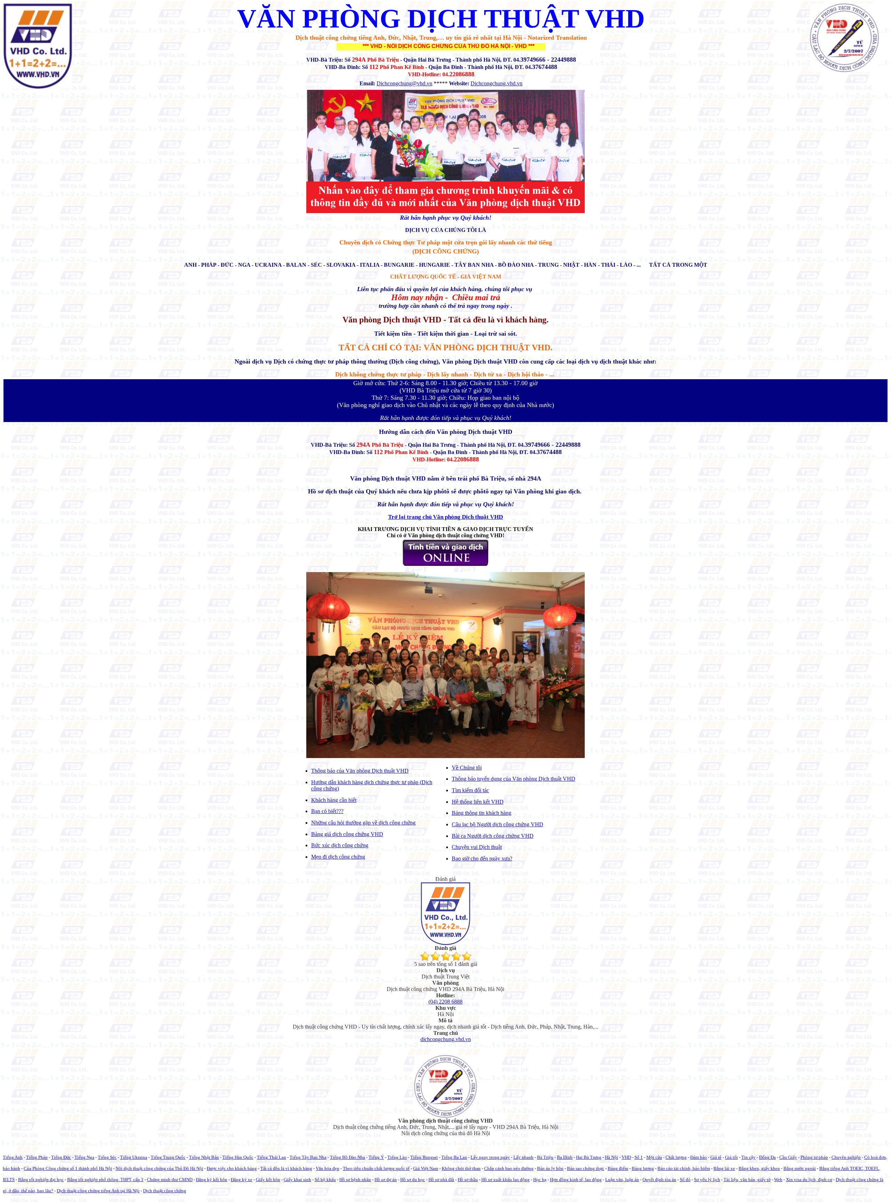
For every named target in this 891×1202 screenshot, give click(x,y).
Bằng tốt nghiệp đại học (41, 1179)
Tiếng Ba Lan (454, 1157)
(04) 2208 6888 (445, 1002)
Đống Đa (767, 1157)
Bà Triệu (545, 1157)
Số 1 (638, 1157)
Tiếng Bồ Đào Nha (347, 1157)
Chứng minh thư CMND (169, 1179)
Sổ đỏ (685, 1179)
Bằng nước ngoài (799, 1168)
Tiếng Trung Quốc (168, 1157)
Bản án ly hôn (550, 1168)
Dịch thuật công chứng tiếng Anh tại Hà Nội (98, 1190)
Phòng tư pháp (814, 1157)
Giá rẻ (716, 1157)
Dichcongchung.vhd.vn (496, 83)
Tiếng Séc (107, 1157)
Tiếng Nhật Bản (204, 1157)
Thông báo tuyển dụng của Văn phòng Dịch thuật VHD (513, 779)
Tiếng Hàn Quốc (237, 1157)
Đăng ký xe (241, 1179)
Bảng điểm (618, 1168)
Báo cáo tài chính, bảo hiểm (683, 1168)
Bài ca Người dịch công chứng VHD (493, 836)
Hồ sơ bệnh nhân (355, 1179)
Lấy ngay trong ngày (490, 1157)
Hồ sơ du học (412, 1179)
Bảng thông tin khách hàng (481, 813)
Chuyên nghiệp (846, 1157)
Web (778, 1179)
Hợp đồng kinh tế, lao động (576, 1179)
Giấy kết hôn (268, 1179)
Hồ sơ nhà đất (441, 1179)
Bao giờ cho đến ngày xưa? (482, 858)
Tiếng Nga (84, 1157)
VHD (626, 1157)
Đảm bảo (698, 1157)
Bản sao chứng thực (585, 1168)
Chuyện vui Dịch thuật (477, 847)
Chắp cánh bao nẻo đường (509, 1168)
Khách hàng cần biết (333, 800)
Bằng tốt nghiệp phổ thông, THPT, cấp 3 (105, 1179)
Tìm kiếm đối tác (470, 790)
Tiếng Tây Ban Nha (308, 1157)
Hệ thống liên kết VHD (478, 802)
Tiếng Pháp (37, 1157)
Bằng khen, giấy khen (759, 1168)
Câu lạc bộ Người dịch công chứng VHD (497, 824)
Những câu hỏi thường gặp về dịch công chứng (363, 823)
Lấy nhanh (523, 1157)
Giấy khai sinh (297, 1179)
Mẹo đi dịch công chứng (338, 857)
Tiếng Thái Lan (271, 1157)
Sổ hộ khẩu (325, 1179)
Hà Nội (611, 1157)
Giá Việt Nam (425, 1168)
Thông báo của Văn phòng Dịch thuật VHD (360, 771)
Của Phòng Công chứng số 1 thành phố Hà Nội (68, 1168)
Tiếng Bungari (424, 1157)
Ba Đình (565, 1157)
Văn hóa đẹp (327, 1168)
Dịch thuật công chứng (164, 1190)
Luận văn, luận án (622, 1179)
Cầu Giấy (788, 1157)
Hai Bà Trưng (588, 1157)
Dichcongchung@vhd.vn (404, 83)
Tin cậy (748, 1157)
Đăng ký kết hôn (211, 1179)
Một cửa (654, 1157)
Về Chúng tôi (467, 768)
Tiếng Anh (13, 1157)
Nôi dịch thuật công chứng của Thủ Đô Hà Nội (159, 1168)
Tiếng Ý (376, 1157)
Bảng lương (643, 1168)
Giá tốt (731, 1157)
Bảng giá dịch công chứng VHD (347, 834)
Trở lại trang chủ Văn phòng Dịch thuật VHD (445, 517)
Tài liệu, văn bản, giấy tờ (747, 1179)
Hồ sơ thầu (468, 1179)
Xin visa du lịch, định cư (809, 1179)
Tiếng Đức (61, 1157)
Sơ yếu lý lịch (707, 1179)
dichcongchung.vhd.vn (445, 1039)
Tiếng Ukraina (133, 1157)
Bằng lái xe (724, 1168)
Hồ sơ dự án (385, 1179)
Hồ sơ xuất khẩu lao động (505, 1179)
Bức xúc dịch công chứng (339, 845)
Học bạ (539, 1179)
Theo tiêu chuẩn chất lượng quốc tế (376, 1168)
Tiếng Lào (397, 1157)
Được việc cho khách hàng (232, 1168)
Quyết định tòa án (659, 1179)
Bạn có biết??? (327, 811)
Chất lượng (676, 1157)
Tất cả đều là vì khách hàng (286, 1168)
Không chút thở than (461, 1168)
